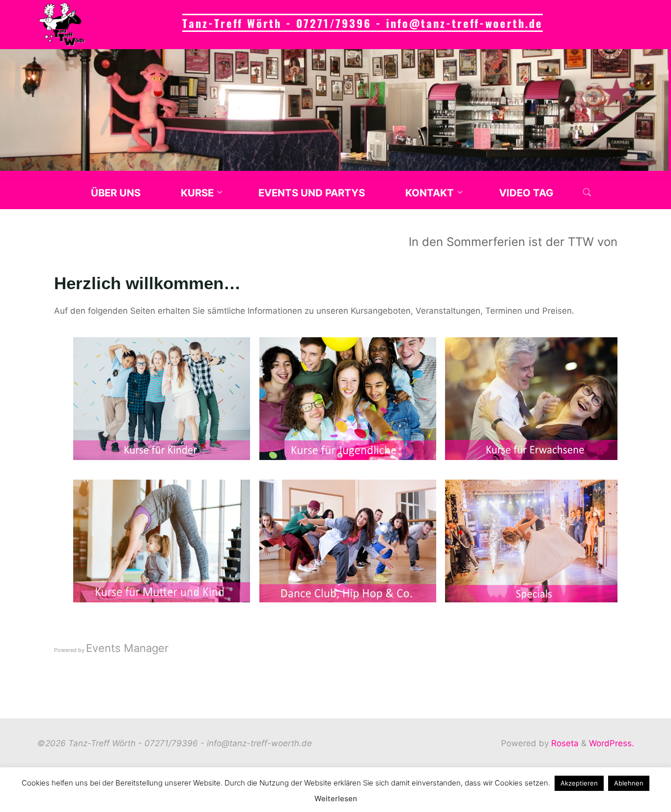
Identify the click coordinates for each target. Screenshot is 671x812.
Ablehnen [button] (628, 783)
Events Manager (127, 647)
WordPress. (611, 743)
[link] (587, 193)
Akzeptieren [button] (579, 783)
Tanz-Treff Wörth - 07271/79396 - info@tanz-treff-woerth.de (362, 23)
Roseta (564, 743)
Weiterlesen (335, 798)
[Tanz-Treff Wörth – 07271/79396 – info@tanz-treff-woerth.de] (61, 24)
